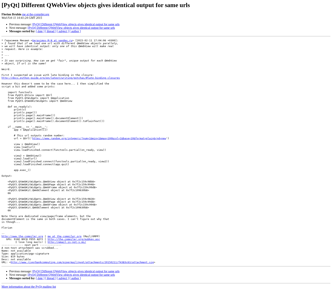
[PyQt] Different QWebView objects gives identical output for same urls (76, 24)
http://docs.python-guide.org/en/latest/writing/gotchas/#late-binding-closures (61, 77)
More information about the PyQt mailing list (29, 286)
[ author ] (75, 31)
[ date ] (40, 31)
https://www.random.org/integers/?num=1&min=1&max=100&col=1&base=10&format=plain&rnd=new (99, 138)
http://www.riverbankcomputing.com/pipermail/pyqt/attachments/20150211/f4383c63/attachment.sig (82, 262)
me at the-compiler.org (35, 14)
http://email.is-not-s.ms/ (67, 242)
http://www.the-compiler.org (22, 236)
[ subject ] (63, 31)
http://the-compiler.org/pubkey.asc (74, 239)
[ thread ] (50, 31)
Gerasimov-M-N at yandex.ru (52, 40)
